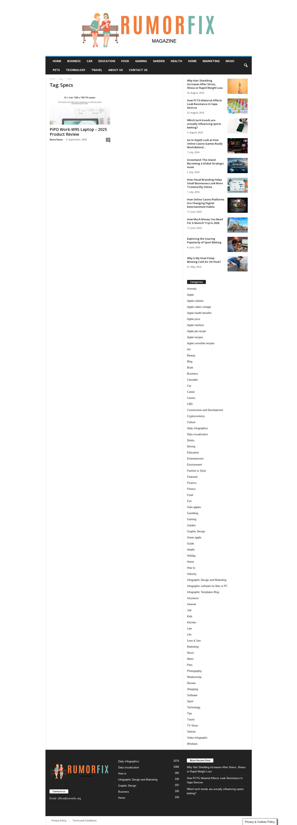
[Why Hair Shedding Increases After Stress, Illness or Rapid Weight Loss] (237, 86)
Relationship (194, 677)
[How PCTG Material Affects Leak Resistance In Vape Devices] (237, 106)
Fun (189, 501)
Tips (189, 713)
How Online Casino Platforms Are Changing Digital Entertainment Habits (205, 203)
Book (190, 367)
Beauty (191, 355)
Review (191, 683)
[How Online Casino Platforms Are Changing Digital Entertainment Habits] (237, 205)
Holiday (191, 555)
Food (125, 61)
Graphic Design (196, 531)
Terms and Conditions (84, 820)
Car (89, 61)
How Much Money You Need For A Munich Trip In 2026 (205, 221)
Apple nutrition (195, 325)
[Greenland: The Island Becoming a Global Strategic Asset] (237, 165)
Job (189, 610)
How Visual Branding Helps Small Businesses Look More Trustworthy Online (205, 183)
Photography (194, 670)
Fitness (191, 488)
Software (192, 695)
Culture (191, 422)
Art (189, 349)
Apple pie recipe (196, 331)
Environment (194, 464)
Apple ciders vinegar (199, 306)
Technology (75, 70)
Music (230, 61)
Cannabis (192, 379)
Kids (189, 616)
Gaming (141, 61)
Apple (190, 294)
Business (74, 61)
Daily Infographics (197, 428)
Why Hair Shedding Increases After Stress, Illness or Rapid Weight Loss (205, 84)
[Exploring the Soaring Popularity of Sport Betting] (237, 244)
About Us (115, 70)
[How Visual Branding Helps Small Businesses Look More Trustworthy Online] (237, 185)
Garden (159, 61)
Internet (191, 604)
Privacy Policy (59, 820)
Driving (191, 446)
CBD (190, 404)
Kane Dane (56, 139)
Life (189, 634)
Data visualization (197, 434)
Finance (191, 482)
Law (189, 628)
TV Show (192, 725)
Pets (56, 70)
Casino (191, 397)
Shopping (192, 689)
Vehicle (191, 731)
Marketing (211, 61)
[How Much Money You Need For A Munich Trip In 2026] (237, 225)
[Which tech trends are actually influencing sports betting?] (237, 125)
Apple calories (195, 300)
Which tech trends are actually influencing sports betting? (204, 123)
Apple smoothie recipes (201, 343)
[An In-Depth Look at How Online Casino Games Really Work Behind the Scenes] (237, 145)
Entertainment (195, 458)
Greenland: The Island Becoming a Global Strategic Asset (205, 163)
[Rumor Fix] (148, 28)
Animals (192, 288)
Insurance (193, 598)
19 (108, 139)
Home (57, 61)
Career (191, 391)
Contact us (138, 70)
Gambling (192, 513)
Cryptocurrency (196, 416)
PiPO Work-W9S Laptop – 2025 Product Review (78, 132)
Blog (189, 361)
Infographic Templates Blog (203, 592)
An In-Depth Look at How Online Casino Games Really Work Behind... (205, 143)
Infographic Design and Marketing (206, 579)
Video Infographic (197, 737)
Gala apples (194, 507)
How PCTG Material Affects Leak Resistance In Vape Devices (204, 103)
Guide (190, 543)
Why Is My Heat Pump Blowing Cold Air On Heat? (204, 260)
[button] (245, 65)
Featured (192, 476)
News (190, 658)
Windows (192, 743)
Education (106, 61)
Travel (96, 70)
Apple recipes (195, 337)
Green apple (194, 537)
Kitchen (191, 622)
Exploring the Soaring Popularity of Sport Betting (204, 240)
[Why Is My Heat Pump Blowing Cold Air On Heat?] (237, 263)
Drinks (191, 440)
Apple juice (193, 319)
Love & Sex (194, 640)
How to (191, 567)
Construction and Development (205, 410)
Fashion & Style (196, 470)
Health (176, 61)
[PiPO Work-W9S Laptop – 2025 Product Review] (80, 108)
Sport (190, 701)
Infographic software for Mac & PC (207, 586)
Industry (192, 573)
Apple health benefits (199, 313)
